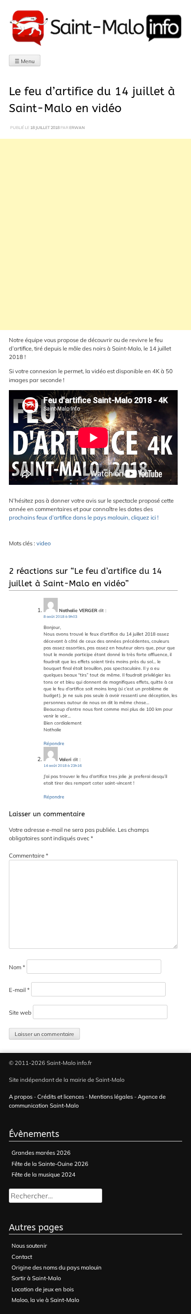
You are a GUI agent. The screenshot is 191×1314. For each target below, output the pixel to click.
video (43, 543)
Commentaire (28, 855)
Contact (22, 1256)
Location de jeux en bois (43, 1289)
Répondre (54, 743)
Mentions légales (111, 1096)
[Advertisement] (95, 234)
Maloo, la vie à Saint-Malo (45, 1299)
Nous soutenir (29, 1245)
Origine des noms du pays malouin (57, 1267)
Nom (17, 967)
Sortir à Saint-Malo (36, 1278)
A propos (20, 1096)
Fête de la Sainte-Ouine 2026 (50, 1163)
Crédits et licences (60, 1096)
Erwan (77, 127)
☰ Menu (25, 61)
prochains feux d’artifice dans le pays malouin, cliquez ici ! (84, 517)
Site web (20, 1012)
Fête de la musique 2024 (44, 1174)
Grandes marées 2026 (41, 1152)
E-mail (19, 989)
